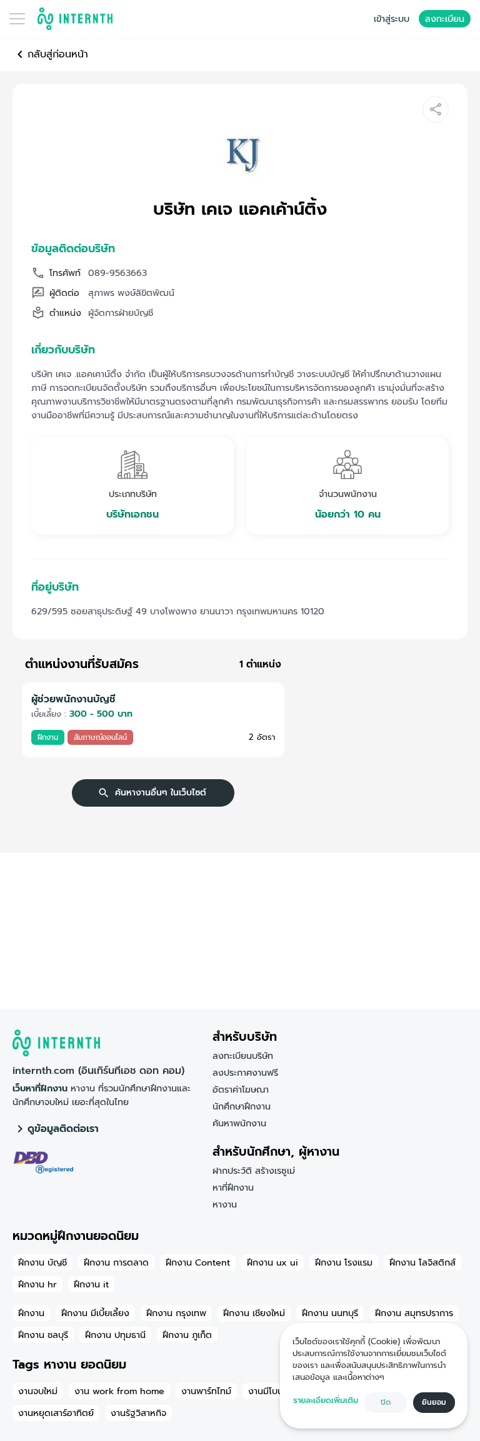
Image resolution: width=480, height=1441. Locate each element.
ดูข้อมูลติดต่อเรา (63, 1128)
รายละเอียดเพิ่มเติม (325, 1400)
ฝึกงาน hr (37, 1284)
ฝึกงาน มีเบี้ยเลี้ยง (95, 1313)
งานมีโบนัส (268, 1391)
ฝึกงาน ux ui (272, 1262)
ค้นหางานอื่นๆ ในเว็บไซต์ (160, 792)
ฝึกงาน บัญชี (42, 1262)
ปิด (386, 1402)
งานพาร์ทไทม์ (206, 1391)
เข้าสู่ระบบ (391, 19)
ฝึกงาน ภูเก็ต (187, 1335)
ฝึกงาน (31, 1313)
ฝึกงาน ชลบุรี (43, 1335)
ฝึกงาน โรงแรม (343, 1262)
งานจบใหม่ (38, 1391)
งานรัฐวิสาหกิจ (138, 1413)
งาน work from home (119, 1391)
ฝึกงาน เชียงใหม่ (254, 1313)
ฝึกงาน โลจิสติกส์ (422, 1262)
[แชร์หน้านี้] (435, 109)
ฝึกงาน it (91, 1284)
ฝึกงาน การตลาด (116, 1262)
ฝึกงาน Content (198, 1262)
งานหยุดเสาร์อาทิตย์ (56, 1413)
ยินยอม (434, 1402)
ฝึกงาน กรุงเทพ (176, 1313)
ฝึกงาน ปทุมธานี (115, 1335)
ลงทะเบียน (444, 19)
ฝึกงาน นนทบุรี (330, 1313)
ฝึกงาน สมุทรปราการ (414, 1313)
